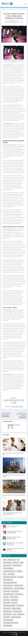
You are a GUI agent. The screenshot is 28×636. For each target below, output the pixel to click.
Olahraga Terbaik (16, 608)
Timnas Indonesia (16, 617)
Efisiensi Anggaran (8, 568)
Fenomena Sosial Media (9, 571)
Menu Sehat (6, 600)
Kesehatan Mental (19, 588)
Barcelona (15, 562)
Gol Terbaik (11, 574)
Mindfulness (14, 600)
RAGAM (14, 22)
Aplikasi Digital (11, 559)
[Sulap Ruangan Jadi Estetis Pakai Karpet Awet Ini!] (14, 486)
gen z (5, 574)
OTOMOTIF (14, 551)
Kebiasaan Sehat (19, 585)
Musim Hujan (7, 608)
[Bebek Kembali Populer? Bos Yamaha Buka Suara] (4, 549)
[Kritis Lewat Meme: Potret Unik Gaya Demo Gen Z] (14, 444)
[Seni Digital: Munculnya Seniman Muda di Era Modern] (14, 465)
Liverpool (6, 597)
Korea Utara (7, 591)
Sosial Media (7, 617)
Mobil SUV (14, 602)
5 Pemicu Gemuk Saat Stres (13, 526)
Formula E (19, 571)
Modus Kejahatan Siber (9, 605)
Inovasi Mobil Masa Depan (10, 582)
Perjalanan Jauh (8, 611)
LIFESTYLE (6, 22)
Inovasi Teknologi (8, 585)
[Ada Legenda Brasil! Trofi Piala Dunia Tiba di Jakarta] (4, 543)
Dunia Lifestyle (7, 565)
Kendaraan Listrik (8, 588)
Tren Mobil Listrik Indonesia (11, 622)
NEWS (10, 22)
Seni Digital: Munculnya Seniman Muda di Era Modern (14, 475)
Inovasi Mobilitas (8, 579)
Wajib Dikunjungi (8, 625)
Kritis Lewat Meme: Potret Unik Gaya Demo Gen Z (13, 453)
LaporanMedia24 (13, 632)
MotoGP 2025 (20, 605)
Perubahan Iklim (17, 611)
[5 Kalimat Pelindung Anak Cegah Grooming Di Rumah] (4, 532)
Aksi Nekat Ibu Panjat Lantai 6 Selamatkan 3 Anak (13, 537)
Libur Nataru (15, 591)
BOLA (13, 545)
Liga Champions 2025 (8, 594)
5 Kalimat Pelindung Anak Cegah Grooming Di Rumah (14, 532)
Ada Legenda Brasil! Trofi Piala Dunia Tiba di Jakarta (15, 543)
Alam (5, 559)
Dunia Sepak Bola (17, 565)
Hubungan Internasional (10, 577)
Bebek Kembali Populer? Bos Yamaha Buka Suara (15, 549)
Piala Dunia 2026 (7, 614)
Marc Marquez (14, 597)
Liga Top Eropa (19, 594)
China (21, 562)
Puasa (14, 614)
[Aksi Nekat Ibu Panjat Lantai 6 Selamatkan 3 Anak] (4, 538)
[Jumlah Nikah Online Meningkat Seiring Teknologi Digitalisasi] (14, 505)
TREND (13, 539)
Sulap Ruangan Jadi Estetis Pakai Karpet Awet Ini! (14, 495)
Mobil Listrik (7, 602)
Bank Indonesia (7, 562)
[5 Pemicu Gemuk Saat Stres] (4, 526)
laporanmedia (14, 20)
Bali (18, 559)
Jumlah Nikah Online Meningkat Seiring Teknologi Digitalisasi (12, 513)
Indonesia (20, 577)
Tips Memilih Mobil (8, 620)
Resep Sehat (21, 614)
